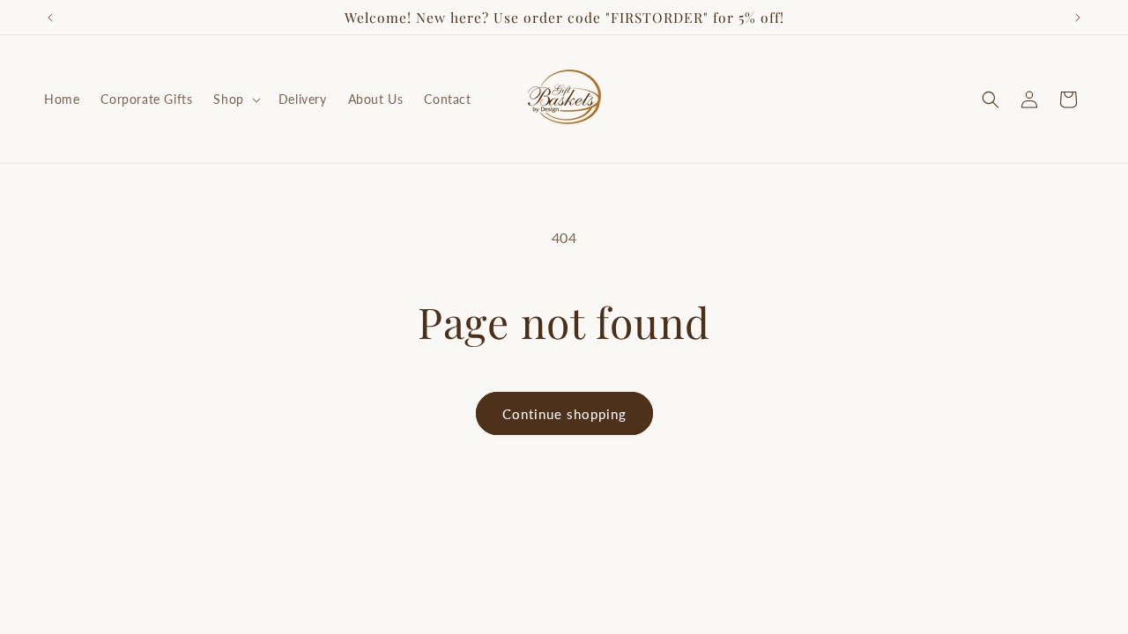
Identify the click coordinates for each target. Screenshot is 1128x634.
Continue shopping (564, 414)
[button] (235, 99)
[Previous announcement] (50, 17)
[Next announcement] (1077, 17)
